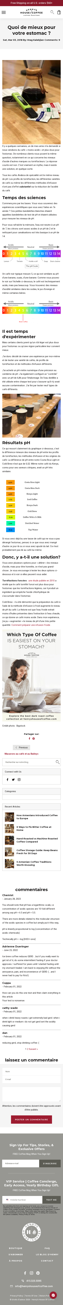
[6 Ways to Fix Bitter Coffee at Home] (9, 828)
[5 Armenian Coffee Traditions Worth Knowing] (9, 863)
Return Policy (45, 1296)
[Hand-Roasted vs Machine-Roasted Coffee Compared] (9, 840)
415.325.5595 (33, 1280)
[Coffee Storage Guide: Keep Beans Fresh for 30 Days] (9, 852)
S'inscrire (50, 1163)
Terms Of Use (31, 1296)
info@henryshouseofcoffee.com (34, 1286)
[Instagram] (19, 780)
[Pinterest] (38, 1273)
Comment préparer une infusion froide (30, 625)
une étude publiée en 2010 (41, 580)
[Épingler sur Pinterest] (33, 738)
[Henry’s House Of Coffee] (31, 12)
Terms (32, 1214)
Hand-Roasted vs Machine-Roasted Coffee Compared (37, 840)
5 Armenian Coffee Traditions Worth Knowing (34, 863)
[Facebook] (7, 780)
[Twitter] (13, 779)
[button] (52, 12)
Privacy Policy (23, 1214)
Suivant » (33, 1049)
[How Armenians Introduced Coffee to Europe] (9, 817)
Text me (51, 1200)
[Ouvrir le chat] (53, 1295)
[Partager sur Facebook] (29, 738)
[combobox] (7, 1199)
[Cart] (59, 12)
